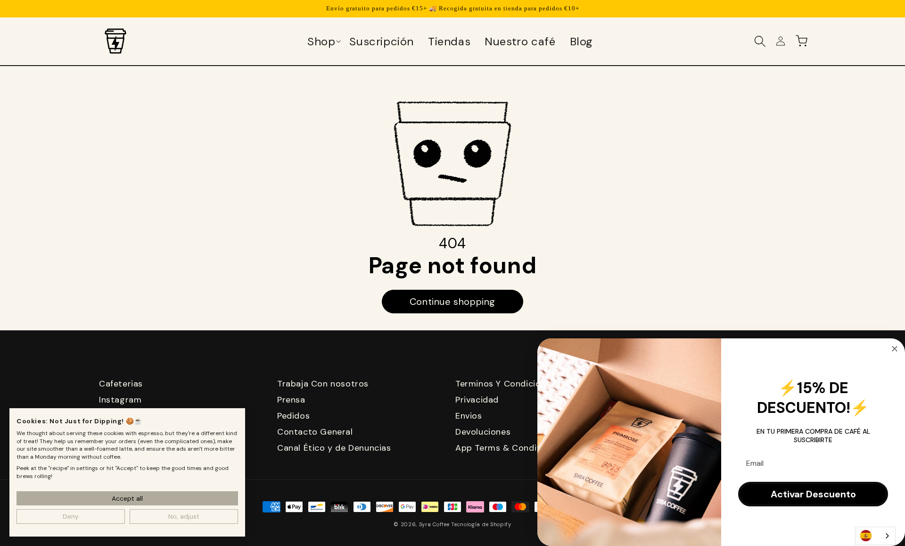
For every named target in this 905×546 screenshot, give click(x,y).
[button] (324, 41)
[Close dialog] (894, 348)
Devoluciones (482, 431)
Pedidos (293, 415)
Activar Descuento (813, 494)
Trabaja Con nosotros (323, 383)
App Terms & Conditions (506, 448)
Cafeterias (121, 383)
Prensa (291, 399)
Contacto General (315, 431)
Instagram (120, 399)
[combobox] (875, 536)
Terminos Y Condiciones (505, 383)
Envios (468, 415)
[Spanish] (875, 536)
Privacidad (477, 399)
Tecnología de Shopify (481, 524)
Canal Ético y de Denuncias (334, 448)
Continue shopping (452, 301)
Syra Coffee (434, 524)
